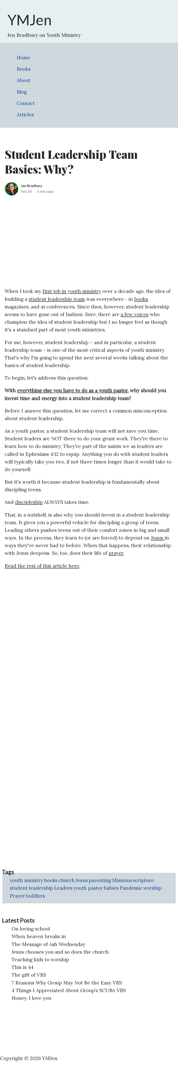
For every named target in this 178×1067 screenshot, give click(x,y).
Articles (25, 114)
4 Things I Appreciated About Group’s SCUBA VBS (69, 990)
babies (111, 888)
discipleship (29, 502)
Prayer (17, 896)
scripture (143, 880)
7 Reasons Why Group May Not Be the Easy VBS (67, 983)
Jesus (158, 538)
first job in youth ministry (72, 291)
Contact (26, 103)
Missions (122, 880)
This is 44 (23, 967)
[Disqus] (89, 632)
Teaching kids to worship (40, 959)
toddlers (35, 896)
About (23, 80)
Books (24, 69)
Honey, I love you (31, 998)
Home (23, 57)
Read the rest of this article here (42, 566)
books (141, 299)
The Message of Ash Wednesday (48, 944)
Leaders (63, 888)
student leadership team (57, 299)
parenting (100, 880)
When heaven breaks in (39, 936)
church (66, 880)
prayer (116, 553)
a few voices (135, 314)
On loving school (31, 929)
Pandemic (131, 888)
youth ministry (26, 880)
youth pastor (88, 888)
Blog (22, 92)
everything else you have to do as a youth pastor (72, 390)
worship (152, 888)
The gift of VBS (29, 975)
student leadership (31, 888)
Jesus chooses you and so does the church (60, 952)
